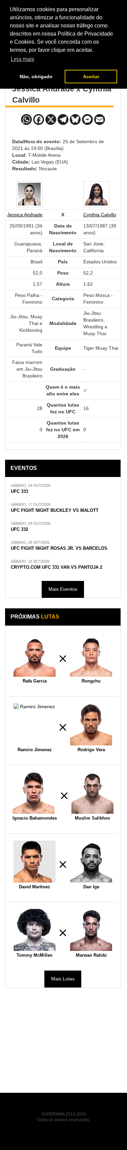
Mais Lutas (63, 978)
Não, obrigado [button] (36, 76)
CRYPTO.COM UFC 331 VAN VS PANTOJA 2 (56, 567)
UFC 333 (19, 491)
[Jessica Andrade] (29, 194)
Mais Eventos (62, 589)
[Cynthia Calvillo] (96, 194)
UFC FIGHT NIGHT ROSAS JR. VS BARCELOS (59, 548)
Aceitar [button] (91, 76)
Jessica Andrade (24, 214)
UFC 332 (19, 529)
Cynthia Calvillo (99, 214)
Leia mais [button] (22, 59)
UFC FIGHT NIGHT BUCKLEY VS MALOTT (55, 510)
